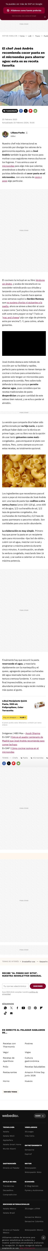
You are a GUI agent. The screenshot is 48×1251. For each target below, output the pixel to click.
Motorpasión (30, 1168)
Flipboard (30, 111)
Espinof (28, 1154)
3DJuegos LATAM (32, 1209)
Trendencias (8, 1186)
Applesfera (8, 1140)
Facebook (21, 111)
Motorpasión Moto (33, 1172)
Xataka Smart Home (12, 1144)
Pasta (25, 758)
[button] (19, 132)
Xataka (6, 1132)
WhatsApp (5, 1007)
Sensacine (29, 1150)
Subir (38, 1116)
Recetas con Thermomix (9, 1045)
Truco (37, 36)
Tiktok (5, 1013)
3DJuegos (29, 1132)
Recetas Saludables (35, 1066)
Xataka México (9, 1209)
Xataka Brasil (9, 1213)
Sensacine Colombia (34, 1221)
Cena (22, 36)
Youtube (23, 1007)
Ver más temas (10, 1092)
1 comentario (11, 111)
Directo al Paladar (11, 1168)
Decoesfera (8, 1190)
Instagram (29, 1007)
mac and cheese (11, 317)
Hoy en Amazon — (14, 717)
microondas (8, 165)
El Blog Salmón (31, 1186)
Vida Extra (29, 1136)
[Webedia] (10, 1117)
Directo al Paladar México (11, 1231)
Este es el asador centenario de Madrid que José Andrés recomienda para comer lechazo (23, 741)
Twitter (26, 111)
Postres (29, 1043)
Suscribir (38, 986)
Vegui (5, 1052)
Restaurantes (10, 1072)
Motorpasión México (34, 1230)
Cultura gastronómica (32, 1059)
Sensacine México (33, 1217)
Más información (27, 1248)
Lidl (29, 36)
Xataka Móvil (8, 1136)
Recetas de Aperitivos (8, 1059)
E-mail (35, 111)
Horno (6, 1081)
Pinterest (35, 1007)
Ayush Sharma (32, 733)
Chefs (15, 758)
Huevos (28, 1081)
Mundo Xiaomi (9, 1149)
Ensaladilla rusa (29, 962)
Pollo (5, 1066)
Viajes (28, 1052)
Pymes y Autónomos (34, 1190)
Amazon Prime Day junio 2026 (35, 1074)
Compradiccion (10, 1194)
